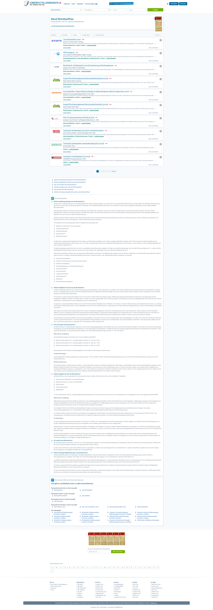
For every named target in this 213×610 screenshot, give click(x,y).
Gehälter (117, 595)
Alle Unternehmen (82, 588)
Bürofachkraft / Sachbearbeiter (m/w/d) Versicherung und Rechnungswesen (88, 65)
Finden (155, 10)
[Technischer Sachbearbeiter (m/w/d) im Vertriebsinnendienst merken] (160, 131)
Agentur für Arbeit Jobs (120, 597)
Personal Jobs (99, 590)
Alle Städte (80, 586)
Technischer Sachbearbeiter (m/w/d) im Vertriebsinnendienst (83, 130)
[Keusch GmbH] (56, 145)
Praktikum (80, 4)
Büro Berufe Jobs (59, 507)
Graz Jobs (135, 586)
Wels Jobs (135, 597)
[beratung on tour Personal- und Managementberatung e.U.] (56, 119)
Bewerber (183, 4)
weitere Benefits (91, 45)
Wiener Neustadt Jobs (157, 588)
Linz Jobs (135, 588)
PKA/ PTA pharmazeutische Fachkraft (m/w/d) (78, 117)
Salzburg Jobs (136, 590)
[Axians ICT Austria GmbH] (56, 41)
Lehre (73, 4)
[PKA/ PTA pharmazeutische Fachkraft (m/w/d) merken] (160, 118)
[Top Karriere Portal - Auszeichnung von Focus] (106, 539)
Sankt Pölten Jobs (156, 584)
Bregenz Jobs (155, 593)
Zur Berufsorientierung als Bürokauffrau (62, 26)
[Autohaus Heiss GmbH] (56, 67)
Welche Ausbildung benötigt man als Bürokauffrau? (70, 180)
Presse (52, 590)
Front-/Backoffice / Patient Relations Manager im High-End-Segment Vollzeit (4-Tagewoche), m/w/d (96, 91)
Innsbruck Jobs (137, 591)
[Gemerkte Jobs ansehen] (167, 4)
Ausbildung (80, 597)
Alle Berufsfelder (142, 507)
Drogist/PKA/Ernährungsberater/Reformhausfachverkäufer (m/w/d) (85, 78)
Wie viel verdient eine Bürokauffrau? (65, 184)
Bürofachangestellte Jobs (118, 507)
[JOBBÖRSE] (42, 3)
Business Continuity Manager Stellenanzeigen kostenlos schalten (120, 513)
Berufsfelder (118, 588)
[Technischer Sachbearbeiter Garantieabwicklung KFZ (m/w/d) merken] (160, 144)
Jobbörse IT (155, 597)
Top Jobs (80, 591)
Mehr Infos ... (154, 603)
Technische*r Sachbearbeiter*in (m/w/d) (76, 156)
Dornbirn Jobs (155, 586)
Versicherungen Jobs (101, 591)
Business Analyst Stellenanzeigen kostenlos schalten (147, 513)
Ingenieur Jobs (99, 584)
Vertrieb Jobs (99, 586)
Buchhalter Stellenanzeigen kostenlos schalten (90, 513)
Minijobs (80, 595)
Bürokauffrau (58, 490)
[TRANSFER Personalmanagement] (56, 158)
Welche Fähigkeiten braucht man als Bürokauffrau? (70, 182)
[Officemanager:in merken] (160, 53)
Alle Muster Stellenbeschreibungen (148, 520)
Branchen (117, 590)
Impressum (53, 588)
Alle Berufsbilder (87, 490)
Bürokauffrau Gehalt (60, 495)
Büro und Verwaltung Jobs (90, 507)
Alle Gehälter (86, 495)
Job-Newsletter (119, 551)
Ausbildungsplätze (119, 584)
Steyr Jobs (154, 590)
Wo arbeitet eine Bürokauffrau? (64, 189)
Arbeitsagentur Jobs (101, 595)
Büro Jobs (98, 597)
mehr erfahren (67, 47)
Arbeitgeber (173, 4)
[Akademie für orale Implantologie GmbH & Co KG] (56, 93)
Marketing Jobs (100, 593)
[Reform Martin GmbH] (56, 80)
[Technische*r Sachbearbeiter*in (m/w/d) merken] (160, 157)
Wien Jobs (135, 584)
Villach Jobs (136, 595)
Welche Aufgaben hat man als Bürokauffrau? (68, 187)
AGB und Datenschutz (56, 586)
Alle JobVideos (81, 590)
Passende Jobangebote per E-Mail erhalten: (99, 549)
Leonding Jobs (155, 595)
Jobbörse (67, 4)
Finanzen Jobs (99, 588)
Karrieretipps (118, 591)
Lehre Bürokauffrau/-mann (72, 39)
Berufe (116, 593)
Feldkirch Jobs (155, 591)
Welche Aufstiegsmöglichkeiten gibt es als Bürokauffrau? (72, 192)
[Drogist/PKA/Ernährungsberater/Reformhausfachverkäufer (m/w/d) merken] (160, 79)
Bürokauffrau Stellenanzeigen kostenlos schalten (63, 513)
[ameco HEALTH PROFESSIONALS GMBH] (56, 54)
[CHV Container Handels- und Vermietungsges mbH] (56, 132)
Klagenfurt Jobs (137, 593)
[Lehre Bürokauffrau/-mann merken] (160, 40)
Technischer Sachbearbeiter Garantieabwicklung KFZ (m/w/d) (83, 143)
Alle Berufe (80, 584)
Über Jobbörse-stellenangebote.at (59, 584)
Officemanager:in (69, 52)
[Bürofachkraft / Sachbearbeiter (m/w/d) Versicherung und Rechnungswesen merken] (160, 66)
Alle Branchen (58, 501)
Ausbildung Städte (119, 586)
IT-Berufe (80, 593)
